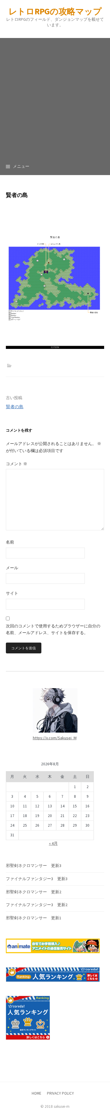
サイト (12, 593)
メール (12, 567)
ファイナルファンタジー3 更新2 (36, 904)
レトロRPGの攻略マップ (55, 11)
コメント (16, 463)
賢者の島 (14, 406)
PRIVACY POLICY (60, 1093)
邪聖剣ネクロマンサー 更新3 (33, 865)
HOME (36, 1093)
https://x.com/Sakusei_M (55, 737)
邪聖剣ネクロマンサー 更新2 (33, 891)
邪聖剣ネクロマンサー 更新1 (33, 917)
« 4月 (53, 843)
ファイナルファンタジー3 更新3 (36, 878)
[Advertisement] (55, 93)
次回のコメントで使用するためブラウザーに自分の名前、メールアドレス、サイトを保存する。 (53, 629)
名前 (10, 542)
